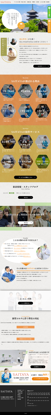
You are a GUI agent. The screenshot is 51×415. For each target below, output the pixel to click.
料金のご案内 (23, 2)
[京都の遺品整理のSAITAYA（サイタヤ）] (6, 2)
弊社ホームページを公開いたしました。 (23, 193)
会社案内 (37, 2)
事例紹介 (33, 2)
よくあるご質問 (42, 2)
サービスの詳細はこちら (25, 177)
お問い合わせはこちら (21, 27)
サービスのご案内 (17, 2)
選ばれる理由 (20, 391)
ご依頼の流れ (29, 2)
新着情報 (47, 2)
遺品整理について (21, 390)
